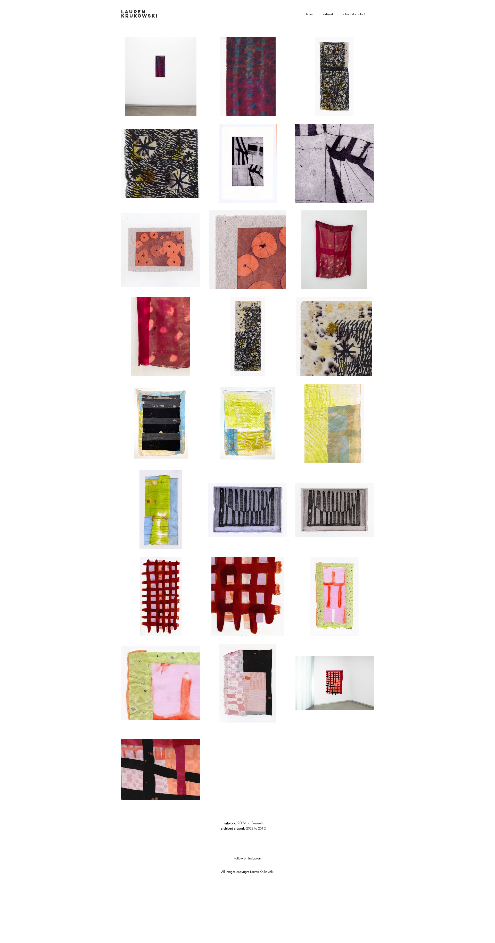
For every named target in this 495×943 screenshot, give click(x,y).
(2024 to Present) (243, 823)
